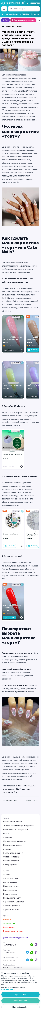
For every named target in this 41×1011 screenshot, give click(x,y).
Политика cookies (8, 989)
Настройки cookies (20, 1007)
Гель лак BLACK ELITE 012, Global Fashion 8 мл (12, 339)
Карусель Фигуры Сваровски (33, 535)
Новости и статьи (14, 26)
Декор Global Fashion (11, 534)
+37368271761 (34, 3)
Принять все (20, 995)
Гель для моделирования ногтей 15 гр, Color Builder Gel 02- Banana (12, 385)
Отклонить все (20, 1001)
